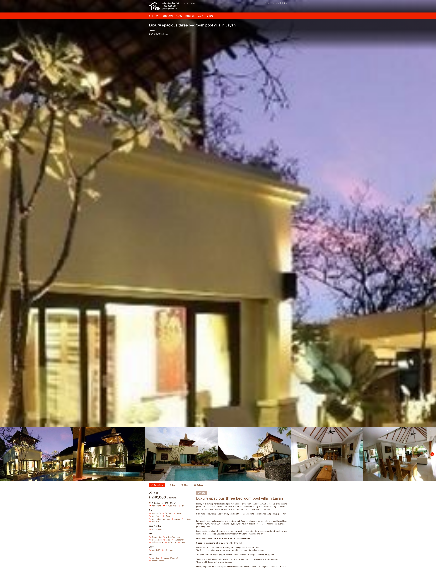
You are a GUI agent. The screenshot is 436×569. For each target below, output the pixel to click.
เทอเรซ (177, 519)
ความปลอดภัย (158, 529)
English (268, 3)
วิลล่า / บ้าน (156, 506)
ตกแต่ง (179, 513)
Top (173, 485)
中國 (281, 3)
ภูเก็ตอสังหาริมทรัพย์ (170, 3)
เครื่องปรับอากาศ (173, 537)
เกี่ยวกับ (210, 16)
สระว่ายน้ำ (156, 513)
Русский (275, 3)
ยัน (183, 506)
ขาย (151, 16)
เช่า (158, 16)
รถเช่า (179, 16)
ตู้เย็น (168, 540)
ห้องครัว (169, 516)
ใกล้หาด (168, 513)
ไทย (285, 3)
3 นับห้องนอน (171, 506)
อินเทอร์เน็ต (156, 537)
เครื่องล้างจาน (157, 542)
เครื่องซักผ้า (179, 540)
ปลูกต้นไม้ (156, 550)
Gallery (200, 485)
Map (186, 485)
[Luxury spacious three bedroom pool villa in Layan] (218, 213)
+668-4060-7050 (170, 6)
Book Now (158, 485)
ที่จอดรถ (155, 521)
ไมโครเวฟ (172, 542)
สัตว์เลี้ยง (155, 558)
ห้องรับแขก (156, 516)
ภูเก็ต (200, 16)
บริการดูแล (169, 550)
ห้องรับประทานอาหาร (161, 519)
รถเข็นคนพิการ (158, 561)
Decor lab (190, 16)
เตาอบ (183, 542)
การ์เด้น (188, 519)
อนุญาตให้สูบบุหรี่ (171, 558)
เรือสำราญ (168, 16)
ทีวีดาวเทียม (157, 540)
